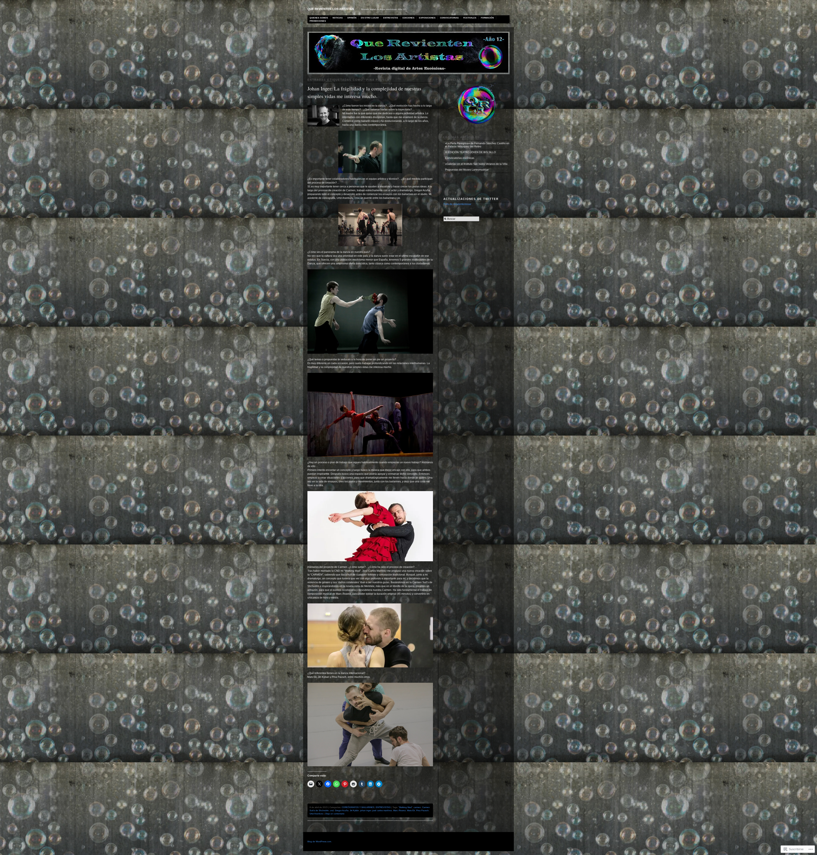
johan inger (365, 810)
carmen (417, 807)
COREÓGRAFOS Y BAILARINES (358, 807)
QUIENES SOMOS (319, 18)
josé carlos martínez (382, 810)
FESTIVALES (469, 18)
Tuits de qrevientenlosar (457, 204)
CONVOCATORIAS (449, 18)
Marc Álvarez (399, 810)
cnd (332, 810)
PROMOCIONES (318, 21)
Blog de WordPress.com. (319, 841)
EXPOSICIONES (427, 18)
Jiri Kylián (354, 810)
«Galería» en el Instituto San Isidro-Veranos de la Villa (476, 163)
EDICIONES (408, 18)
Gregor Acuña (342, 810)
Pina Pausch (422, 810)
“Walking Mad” (405, 807)
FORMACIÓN (487, 18)
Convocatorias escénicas (459, 158)
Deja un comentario (334, 813)
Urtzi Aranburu (316, 813)
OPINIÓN (351, 18)
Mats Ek (411, 810)
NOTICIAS (338, 18)
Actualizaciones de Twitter (470, 199)
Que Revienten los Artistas (330, 9)
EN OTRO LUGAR (370, 18)
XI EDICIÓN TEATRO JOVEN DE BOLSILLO (470, 152)
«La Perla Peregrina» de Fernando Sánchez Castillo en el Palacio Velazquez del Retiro (477, 145)
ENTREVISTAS (390, 18)
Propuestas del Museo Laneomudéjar (467, 169)
